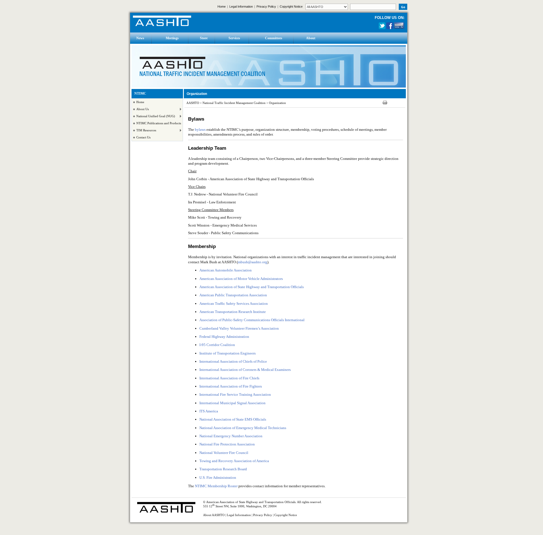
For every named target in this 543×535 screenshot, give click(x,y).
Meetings (172, 38)
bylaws (200, 129)
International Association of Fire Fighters (230, 386)
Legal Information (241, 6)
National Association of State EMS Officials (232, 419)
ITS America (208, 411)
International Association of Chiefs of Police (233, 361)
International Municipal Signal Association (232, 403)
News (140, 38)
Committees (273, 38)
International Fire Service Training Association (235, 394)
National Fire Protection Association (227, 444)
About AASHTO (214, 515)
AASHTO (192, 103)
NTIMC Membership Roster (216, 486)
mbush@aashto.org (252, 262)
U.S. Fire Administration (217, 477)
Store (204, 38)
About (310, 38)
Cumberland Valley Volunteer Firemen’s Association (239, 328)
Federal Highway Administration (224, 336)
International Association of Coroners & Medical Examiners (245, 369)
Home (221, 6)
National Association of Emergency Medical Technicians (242, 428)
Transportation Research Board (223, 469)
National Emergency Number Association (230, 436)
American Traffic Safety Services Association (233, 303)
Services (234, 38)
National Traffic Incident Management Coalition (234, 103)
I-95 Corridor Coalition (217, 345)
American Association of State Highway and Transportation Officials (251, 287)
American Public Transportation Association (233, 295)
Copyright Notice (291, 6)
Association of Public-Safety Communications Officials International (252, 320)
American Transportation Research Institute (232, 312)
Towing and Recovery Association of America (234, 461)
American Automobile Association (225, 270)
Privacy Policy (266, 6)
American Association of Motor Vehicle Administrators (241, 279)
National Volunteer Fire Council (223, 453)
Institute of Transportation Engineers (227, 353)
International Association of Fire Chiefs (229, 378)
